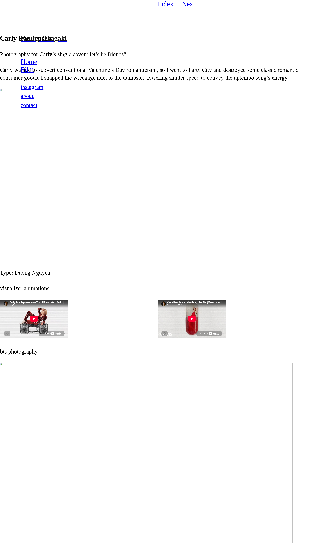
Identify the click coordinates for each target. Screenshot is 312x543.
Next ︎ (192, 4)
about (27, 96)
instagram (32, 87)
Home (29, 61)
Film (27, 69)
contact (29, 105)
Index (165, 4)
